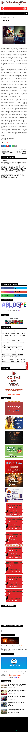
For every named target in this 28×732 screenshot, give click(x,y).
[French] (9, 323)
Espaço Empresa (14, 342)
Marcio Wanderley (5, 23)
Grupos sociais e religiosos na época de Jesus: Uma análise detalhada (17, 685)
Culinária (16, 335)
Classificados (5, 335)
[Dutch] (21, 323)
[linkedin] (20, 295)
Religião (17, 356)
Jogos (20, 347)
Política (8, 354)
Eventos (15, 345)
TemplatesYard (18, 730)
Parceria (13, 728)
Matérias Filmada (21, 349)
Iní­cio (10, 728)
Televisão (23, 359)
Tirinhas (12, 361)
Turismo (23, 361)
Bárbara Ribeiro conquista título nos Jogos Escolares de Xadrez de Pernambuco (16, 704)
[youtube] (20, 292)
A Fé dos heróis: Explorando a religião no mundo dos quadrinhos (17, 697)
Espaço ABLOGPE (5, 342)
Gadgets (4, 347)
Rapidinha (12, 356)
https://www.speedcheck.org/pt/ (13, 675)
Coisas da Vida (14, 718)
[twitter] (20, 288)
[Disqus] (14, 228)
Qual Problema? (5, 356)
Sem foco (4, 359)
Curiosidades (22, 335)
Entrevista (19, 340)
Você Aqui (4, 363)
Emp (9, 340)
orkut (22, 352)
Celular (18, 333)
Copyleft (3, 718)
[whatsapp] (7, 295)
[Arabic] (6, 321)
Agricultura (11, 330)
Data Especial (5, 338)
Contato (18, 728)
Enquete (13, 340)
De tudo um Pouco (13, 338)
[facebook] (7, 288)
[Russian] (18, 321)
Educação (4, 340)
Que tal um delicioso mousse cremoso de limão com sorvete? (17, 691)
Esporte (10, 345)
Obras (17, 352)
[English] (6, 323)
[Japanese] (12, 321)
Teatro (17, 359)
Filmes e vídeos (22, 345)
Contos (11, 335)
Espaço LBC (22, 342)
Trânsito (17, 361)
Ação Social (4, 330)
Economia (21, 338)
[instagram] (7, 292)
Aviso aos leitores (5, 333)
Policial (3, 354)
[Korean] (9, 321)
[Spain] (15, 323)
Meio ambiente (5, 352)
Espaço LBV (4, 345)
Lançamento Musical (6, 349)
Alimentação (17, 330)
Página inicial (4, 17)
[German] (12, 323)
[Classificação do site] (10, 643)
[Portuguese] (21, 321)
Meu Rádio (12, 352)
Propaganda (20, 354)
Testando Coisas (5, 361)
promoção (14, 354)
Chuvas (23, 333)
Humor (9, 347)
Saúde (22, 356)
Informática (14, 347)
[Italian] (18, 323)
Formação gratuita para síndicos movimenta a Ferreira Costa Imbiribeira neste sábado (16, 711)
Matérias (9, 17)
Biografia (13, 333)
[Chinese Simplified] (15, 321)
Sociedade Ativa (11, 359)
